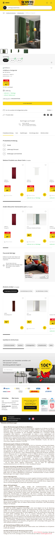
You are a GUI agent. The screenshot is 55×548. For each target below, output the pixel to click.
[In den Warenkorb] (22, 194)
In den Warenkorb (27, 103)
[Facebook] (45, 115)
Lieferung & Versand (12, 149)
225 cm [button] (12, 60)
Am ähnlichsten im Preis (26, 291)
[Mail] (51, 115)
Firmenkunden (15, 404)
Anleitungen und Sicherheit (14, 154)
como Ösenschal (30, 296)
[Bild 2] (11, 51)
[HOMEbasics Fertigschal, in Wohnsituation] (27, 32)
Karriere (14, 402)
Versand (11, 87)
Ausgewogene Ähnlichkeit (10, 291)
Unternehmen (15, 401)
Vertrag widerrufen (6, 406)
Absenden (29, 369)
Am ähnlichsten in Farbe (42, 291)
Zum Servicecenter (30, 407)
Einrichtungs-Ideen (34, 133)
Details (9, 145)
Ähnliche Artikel (44, 133)
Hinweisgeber (11, 417)
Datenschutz (15, 407)
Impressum (14, 406)
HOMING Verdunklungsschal (10, 296)
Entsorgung (4, 409)
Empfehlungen (23, 133)
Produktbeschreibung (8, 133)
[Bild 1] (4, 51)
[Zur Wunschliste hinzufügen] (51, 68)
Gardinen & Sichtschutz (10, 340)
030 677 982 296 (25, 123)
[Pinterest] (48, 115)
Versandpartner (15, 98)
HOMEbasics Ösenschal (31, 163)
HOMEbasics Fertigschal (9, 163)
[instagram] (33, 419)
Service (3, 404)
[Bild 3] (18, 51)
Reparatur (4, 407)
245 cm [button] (19, 60)
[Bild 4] (26, 51)
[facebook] (29, 419)
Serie (17, 133)
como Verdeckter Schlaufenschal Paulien (35, 209)
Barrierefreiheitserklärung (14, 418)
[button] (6, 2)
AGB (3, 401)
